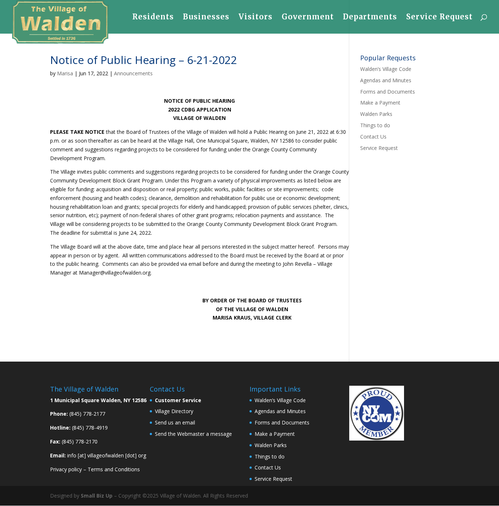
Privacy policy (66, 469)
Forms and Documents (387, 91)
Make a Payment (380, 102)
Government (308, 17)
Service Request (439, 17)
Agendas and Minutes (385, 80)
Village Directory (174, 411)
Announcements (133, 73)
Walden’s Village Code (385, 68)
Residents (153, 17)
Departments (370, 17)
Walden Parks (376, 113)
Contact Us (373, 136)
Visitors (256, 17)
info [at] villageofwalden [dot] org (106, 455)
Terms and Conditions (114, 469)
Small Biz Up (97, 495)
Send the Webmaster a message (193, 433)
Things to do (375, 125)
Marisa (65, 73)
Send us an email (175, 422)
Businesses (206, 17)
